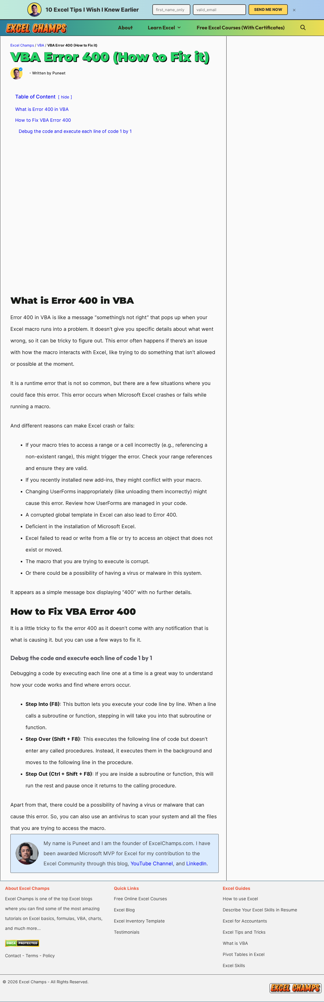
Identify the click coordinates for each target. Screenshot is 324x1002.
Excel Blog (124, 909)
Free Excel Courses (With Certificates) (241, 27)
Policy (49, 955)
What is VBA (235, 943)
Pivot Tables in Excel (244, 954)
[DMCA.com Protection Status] (22, 945)
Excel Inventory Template (139, 921)
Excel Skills (234, 965)
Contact (13, 955)
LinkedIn (196, 864)
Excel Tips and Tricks (244, 932)
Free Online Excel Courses (140, 898)
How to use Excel (240, 898)
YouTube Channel (152, 864)
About (125, 27)
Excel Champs (22, 45)
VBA (40, 45)
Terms (32, 955)
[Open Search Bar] (303, 28)
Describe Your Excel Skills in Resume (260, 909)
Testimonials (126, 932)
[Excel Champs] (36, 28)
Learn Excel (161, 27)
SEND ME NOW (268, 9)
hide (65, 96)
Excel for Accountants (245, 921)
